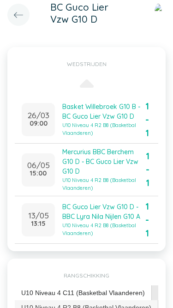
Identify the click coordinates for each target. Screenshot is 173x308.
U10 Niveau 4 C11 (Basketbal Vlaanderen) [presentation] (83, 292)
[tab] (83, 293)
